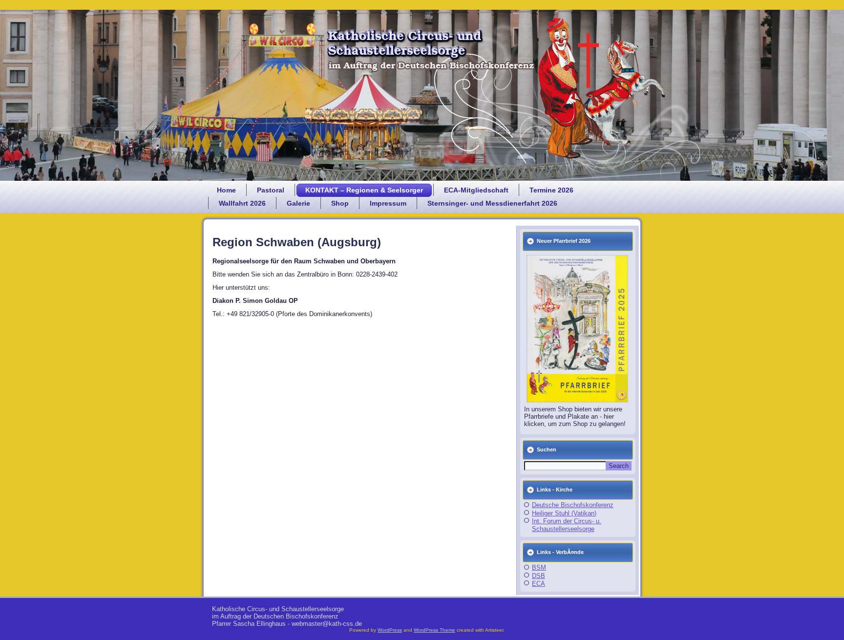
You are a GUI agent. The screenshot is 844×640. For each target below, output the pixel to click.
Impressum (388, 203)
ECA (538, 583)
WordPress (390, 630)
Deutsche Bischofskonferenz (572, 505)
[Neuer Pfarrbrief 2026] (578, 329)
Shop (340, 203)
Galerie (298, 203)
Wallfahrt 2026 (242, 203)
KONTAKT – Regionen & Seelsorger (364, 190)
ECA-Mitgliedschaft (476, 190)
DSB (538, 575)
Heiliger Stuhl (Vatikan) (564, 513)
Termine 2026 (551, 190)
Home (226, 190)
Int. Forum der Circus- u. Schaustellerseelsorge (566, 525)
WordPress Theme (434, 630)
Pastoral (270, 190)
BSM (539, 567)
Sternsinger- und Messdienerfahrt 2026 (492, 203)
